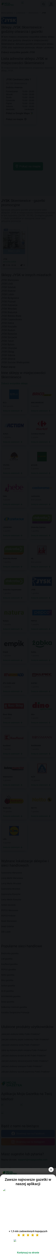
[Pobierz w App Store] (28, 1244)
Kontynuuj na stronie (28, 1252)
